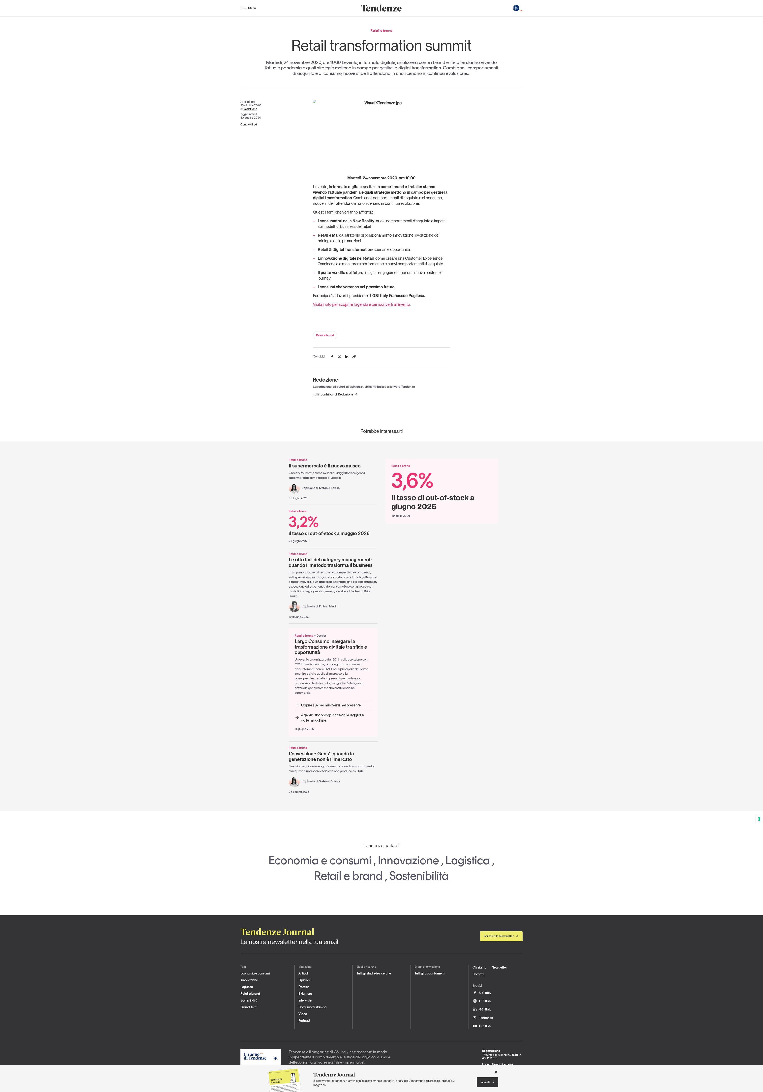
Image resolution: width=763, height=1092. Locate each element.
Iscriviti (485, 1082)
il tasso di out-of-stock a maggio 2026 (329, 525)
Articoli (303, 973)
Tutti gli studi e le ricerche (373, 973)
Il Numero (305, 994)
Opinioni (304, 980)
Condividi (246, 124)
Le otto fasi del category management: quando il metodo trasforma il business (331, 562)
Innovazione (408, 860)
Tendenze (486, 1018)
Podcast (304, 1021)
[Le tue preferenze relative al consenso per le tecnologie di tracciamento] (759, 819)
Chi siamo (479, 967)
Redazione (250, 109)
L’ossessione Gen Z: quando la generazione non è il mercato (321, 756)
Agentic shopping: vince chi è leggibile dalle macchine (332, 718)
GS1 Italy (485, 993)
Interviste (305, 1000)
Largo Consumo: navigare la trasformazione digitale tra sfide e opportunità (331, 646)
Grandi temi (248, 1007)
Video (302, 1014)
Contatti (478, 974)
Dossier (303, 987)
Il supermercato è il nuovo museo (325, 466)
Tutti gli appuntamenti (429, 973)
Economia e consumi (320, 860)
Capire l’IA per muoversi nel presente (331, 705)
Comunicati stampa (312, 1007)
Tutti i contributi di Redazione (333, 394)
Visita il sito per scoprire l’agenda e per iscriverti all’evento (361, 304)
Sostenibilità (419, 876)
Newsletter (499, 967)
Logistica (467, 860)
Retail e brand (325, 335)
